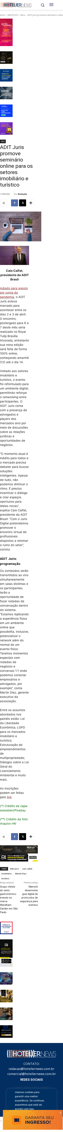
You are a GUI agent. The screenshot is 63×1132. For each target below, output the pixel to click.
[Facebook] (14, 202)
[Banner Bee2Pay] (6, 128)
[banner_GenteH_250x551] (6, 32)
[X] (22, 202)
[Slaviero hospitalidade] (6, 93)
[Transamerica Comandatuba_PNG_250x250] (6, 1014)
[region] (31, 1106)
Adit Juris (14, 868)
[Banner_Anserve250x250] (6, 928)
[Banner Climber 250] (6, 110)
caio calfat (27, 868)
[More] (30, 202)
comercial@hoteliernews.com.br (31, 1074)
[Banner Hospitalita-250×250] (6, 57)
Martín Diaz (20, 873)
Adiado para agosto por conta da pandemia (14, 293)
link (9, 797)
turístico (5, 878)
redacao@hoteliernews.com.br (31, 1069)
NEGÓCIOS (13, 15)
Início (2, 15)
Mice (22, 15)
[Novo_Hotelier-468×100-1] (19, 849)
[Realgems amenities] (6, 1031)
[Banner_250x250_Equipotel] (6, 978)
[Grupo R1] (6, 953)
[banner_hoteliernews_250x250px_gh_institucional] (6, 996)
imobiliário (6, 873)
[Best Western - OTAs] (6, 75)
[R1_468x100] (19, 857)
